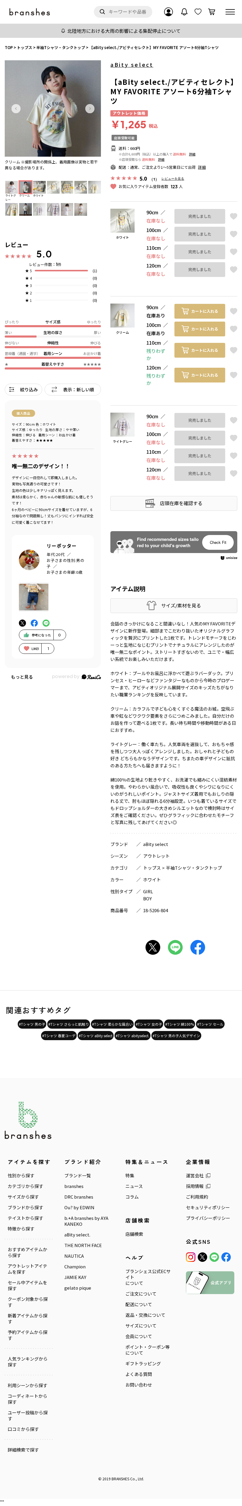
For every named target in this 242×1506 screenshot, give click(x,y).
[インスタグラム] (190, 1257)
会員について (138, 1336)
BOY (147, 898)
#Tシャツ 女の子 (149, 1024)
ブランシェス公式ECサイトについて (148, 1277)
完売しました (199, 216)
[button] (15, 108)
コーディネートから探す (27, 1399)
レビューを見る (172, 178)
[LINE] (214, 1257)
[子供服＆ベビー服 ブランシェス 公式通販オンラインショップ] (30, 12)
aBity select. (77, 1235)
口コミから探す (23, 1429)
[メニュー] (230, 11)
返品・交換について (145, 1315)
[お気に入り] (198, 12)
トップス (152, 868)
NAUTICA (74, 1256)
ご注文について (140, 1294)
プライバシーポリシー (208, 1218)
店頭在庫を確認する (181, 503)
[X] (202, 1257)
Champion (75, 1267)
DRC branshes (78, 1197)
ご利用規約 (197, 1197)
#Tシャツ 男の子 (32, 1024)
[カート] (211, 12)
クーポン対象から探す (28, 1302)
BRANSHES (120, 1478)
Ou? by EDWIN (79, 1207)
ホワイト (152, 879)
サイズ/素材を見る (181, 605)
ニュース (134, 1186)
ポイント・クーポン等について (147, 1350)
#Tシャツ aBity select (95, 1035)
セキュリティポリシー (208, 1207)
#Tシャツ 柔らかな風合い (112, 1024)
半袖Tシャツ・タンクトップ (194, 868)
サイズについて (140, 1326)
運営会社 (195, 1175)
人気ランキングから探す (28, 1362)
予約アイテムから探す (27, 1335)
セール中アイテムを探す (27, 1285)
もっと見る (22, 677)
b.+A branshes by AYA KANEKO (86, 1221)
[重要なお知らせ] (184, 12)
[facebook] (226, 1257)
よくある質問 (138, 1374)
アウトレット (156, 856)
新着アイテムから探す (27, 1319)
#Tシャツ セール (210, 1024)
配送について (138, 1304)
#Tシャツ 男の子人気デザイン (176, 1035)
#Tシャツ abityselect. (132, 1035)
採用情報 (195, 1186)
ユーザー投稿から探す (28, 1415)
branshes (74, 1186)
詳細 (192, 154)
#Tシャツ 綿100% (179, 1024)
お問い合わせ (138, 1385)
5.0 (44, 253)
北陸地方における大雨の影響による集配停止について (124, 30)
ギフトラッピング (143, 1363)
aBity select (131, 64)
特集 (129, 1175)
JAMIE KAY (75, 1277)
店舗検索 (134, 1234)
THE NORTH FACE (83, 1245)
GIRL (148, 891)
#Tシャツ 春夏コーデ (59, 1035)
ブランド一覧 (77, 1175)
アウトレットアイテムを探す (27, 1269)
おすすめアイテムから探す (27, 1252)
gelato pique (77, 1288)
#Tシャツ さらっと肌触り (68, 1024)
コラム (132, 1197)
